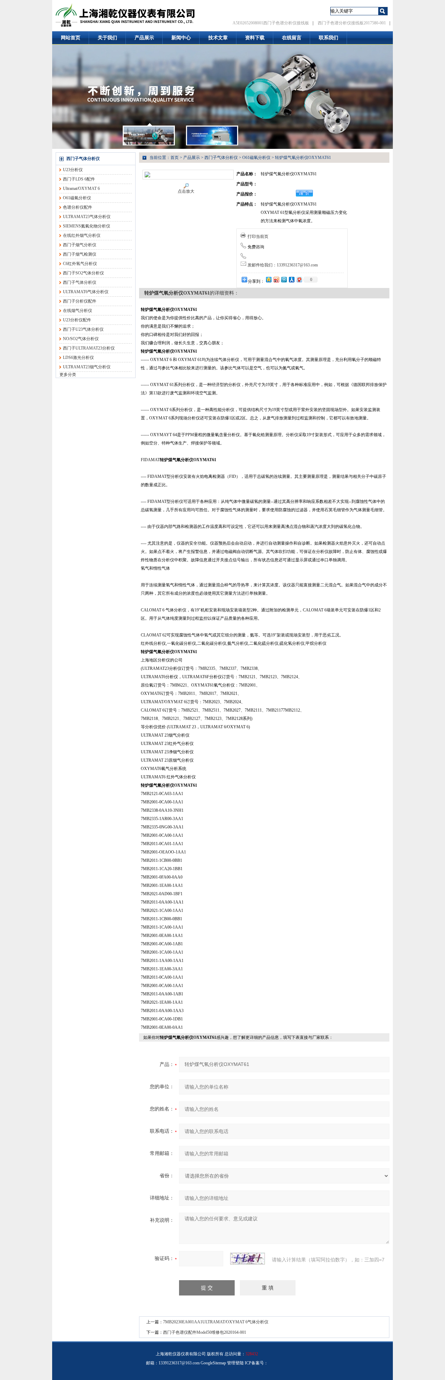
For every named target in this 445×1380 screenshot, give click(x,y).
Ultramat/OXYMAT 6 (81, 188)
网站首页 (70, 37)
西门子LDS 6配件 (79, 179)
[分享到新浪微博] (276, 279)
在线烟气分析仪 (77, 310)
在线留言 (291, 37)
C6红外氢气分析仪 (80, 263)
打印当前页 (258, 236)
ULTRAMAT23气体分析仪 (87, 216)
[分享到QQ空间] (268, 279)
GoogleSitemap (213, 1363)
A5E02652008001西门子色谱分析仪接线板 (271, 23)
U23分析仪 (73, 169)
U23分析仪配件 (77, 320)
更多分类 (67, 374)
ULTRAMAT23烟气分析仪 (87, 366)
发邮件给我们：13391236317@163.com (283, 265)
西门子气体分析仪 (83, 158)
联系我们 (328, 37)
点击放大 (186, 191)
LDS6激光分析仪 (78, 357)
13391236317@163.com (179, 1363)
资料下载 (255, 37)
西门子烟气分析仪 (79, 244)
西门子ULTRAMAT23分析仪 (89, 348)
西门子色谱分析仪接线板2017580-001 (352, 23)
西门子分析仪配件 (79, 301)
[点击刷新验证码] (247, 1259)
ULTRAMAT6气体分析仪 (85, 291)
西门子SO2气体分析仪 (83, 273)
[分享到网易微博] (299, 279)
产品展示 (144, 37)
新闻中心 (181, 37)
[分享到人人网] (291, 279)
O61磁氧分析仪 (77, 197)
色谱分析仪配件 (77, 207)
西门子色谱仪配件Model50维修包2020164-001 (204, 1332)
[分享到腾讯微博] (284, 279)
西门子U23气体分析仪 (83, 329)
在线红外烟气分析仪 (81, 235)
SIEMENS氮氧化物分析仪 (86, 226)
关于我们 (107, 37)
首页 (174, 157)
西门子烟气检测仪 (79, 254)
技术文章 (218, 37)
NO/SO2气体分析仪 (81, 338)
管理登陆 (235, 1363)
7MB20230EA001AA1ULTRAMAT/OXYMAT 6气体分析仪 (215, 1321)
